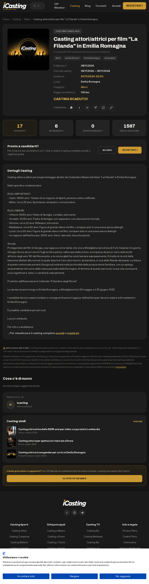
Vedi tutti (137, 421)
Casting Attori (19, 530)
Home (6, 19)
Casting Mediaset (93, 536)
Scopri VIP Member (74, 478)
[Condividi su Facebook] (79, 107)
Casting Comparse (19, 536)
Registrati (134, 5)
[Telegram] (82, 512)
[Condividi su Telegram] (95, 107)
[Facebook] (67, 512)
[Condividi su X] (87, 107)
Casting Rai (93, 530)
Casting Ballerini (19, 542)
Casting (75, 5)
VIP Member (59, 6)
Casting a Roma (56, 536)
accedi (60, 333)
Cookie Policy (130, 536)
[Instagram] (74, 512)
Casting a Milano (56, 530)
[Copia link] (111, 107)
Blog (87, 5)
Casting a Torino (56, 542)
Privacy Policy (129, 530)
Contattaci (120, 367)
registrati (73, 333)
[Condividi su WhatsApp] (71, 107)
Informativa (130, 542)
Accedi (116, 5)
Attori (27, 19)
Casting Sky (92, 542)
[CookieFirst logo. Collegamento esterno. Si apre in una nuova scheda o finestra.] (4, 553)
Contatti (101, 5)
